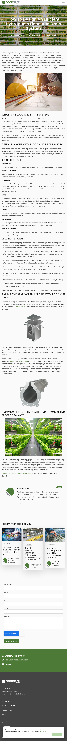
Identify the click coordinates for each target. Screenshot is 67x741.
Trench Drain (23, 361)
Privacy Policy (43, 731)
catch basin (20, 307)
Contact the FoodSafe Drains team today (17, 474)
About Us (5, 722)
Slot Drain (12, 361)
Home (4, 714)
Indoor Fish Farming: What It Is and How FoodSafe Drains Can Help (55, 553)
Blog (3, 719)
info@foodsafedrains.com (16, 694)
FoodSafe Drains (19, 35)
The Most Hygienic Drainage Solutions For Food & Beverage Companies (33, 554)
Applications (6, 717)
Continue (57, 734)
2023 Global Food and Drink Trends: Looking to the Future (11, 551)
